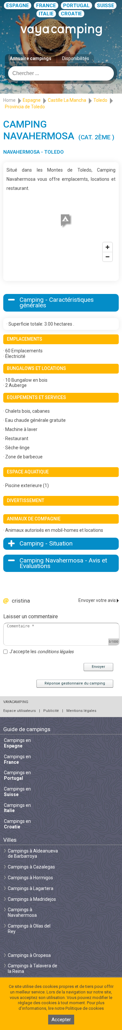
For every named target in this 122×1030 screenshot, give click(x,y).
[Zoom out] (107, 256)
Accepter (61, 1019)
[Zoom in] (107, 247)
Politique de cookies (84, 1008)
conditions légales (55, 651)
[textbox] (61, 73)
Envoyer (98, 667)
